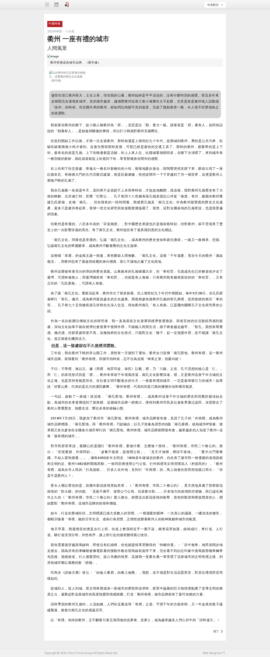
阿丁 (216, 631)
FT (223, 653)
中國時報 (54, 23)
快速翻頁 (214, 4)
